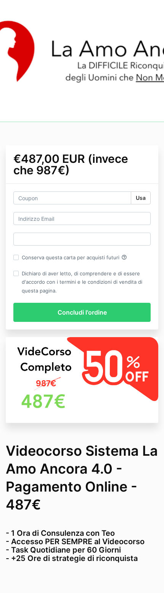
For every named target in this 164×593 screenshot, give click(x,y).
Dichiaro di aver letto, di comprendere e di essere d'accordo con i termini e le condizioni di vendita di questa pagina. (82, 281)
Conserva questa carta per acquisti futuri (74, 257)
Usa (141, 197)
